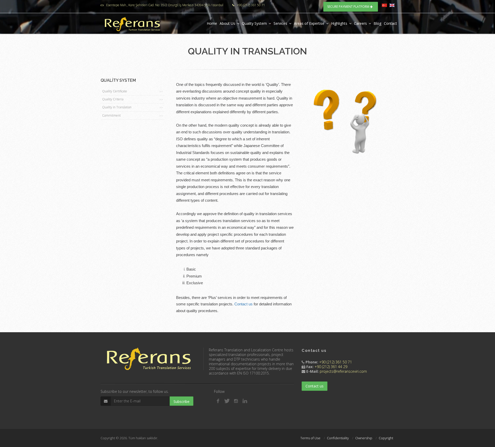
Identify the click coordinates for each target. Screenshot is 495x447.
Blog (377, 23)
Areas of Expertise (309, 23)
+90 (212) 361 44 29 (331, 366)
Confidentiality (338, 438)
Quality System (254, 23)
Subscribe (181, 401)
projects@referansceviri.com (343, 371)
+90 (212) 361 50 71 (335, 362)
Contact (390, 23)
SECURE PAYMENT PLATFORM (348, 6)
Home (212, 23)
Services (280, 23)
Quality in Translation (132, 107)
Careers (360, 23)
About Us (227, 23)
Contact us (243, 304)
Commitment (132, 115)
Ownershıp (363, 438)
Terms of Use (310, 438)
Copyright (386, 438)
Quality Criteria (132, 99)
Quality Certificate (132, 91)
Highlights (339, 23)
